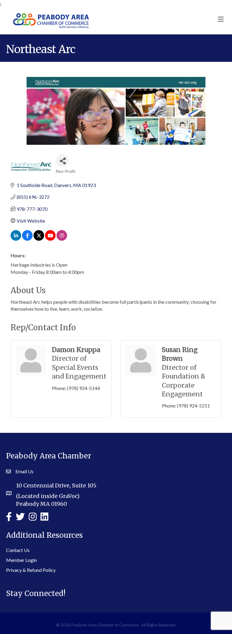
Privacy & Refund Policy (31, 570)
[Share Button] (62, 160)
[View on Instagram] (61, 239)
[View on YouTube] (50, 239)
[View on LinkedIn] (16, 239)
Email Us (24, 471)
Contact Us (18, 550)
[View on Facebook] (27, 239)
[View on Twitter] (39, 239)
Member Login (21, 560)
